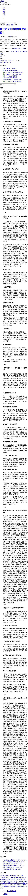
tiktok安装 (24, 883)
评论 (8, 884)
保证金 (3, 884)
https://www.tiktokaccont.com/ (19, 48)
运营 (4, 15)
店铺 (14, 879)
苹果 (17, 881)
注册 (5, 883)
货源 (18, 877)
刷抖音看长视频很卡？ (6, 62)
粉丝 (5, 879)
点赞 (9, 883)
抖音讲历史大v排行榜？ (10, 68)
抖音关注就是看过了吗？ (10, 78)
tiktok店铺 (7, 877)
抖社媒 (2, 1)
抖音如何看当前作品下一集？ (8, 60)
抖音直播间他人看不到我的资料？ (13, 74)
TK (4, 16)
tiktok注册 (16, 883)
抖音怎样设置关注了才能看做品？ (13, 79)
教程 (4, 11)
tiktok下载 (22, 884)
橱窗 (12, 881)
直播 (4, 9)
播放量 (7, 886)
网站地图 (13, 891)
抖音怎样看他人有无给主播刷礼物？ (13, 72)
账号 (13, 877)
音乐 (19, 886)
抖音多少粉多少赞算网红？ (11, 76)
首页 (4, 7)
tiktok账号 (6, 881)
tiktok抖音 (15, 884)
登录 (9, 879)
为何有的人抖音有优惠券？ (11, 70)
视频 (4, 13)
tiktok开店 (13, 886)
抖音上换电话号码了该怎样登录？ (13, 81)
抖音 (1, 56)
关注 (22, 881)
